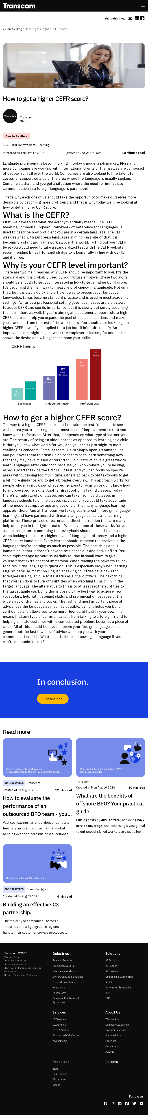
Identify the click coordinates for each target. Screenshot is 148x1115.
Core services (14, 783)
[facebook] (142, 18)
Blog (19, 29)
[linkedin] (137, 18)
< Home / (9, 29)
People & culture (16, 136)
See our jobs (52, 699)
